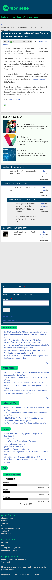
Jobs (19, 17)
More (47, 363)
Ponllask (6, 167)
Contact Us (5, 531)
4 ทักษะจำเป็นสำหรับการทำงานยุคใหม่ (17, 420)
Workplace (27, 17)
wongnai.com (34, 574)
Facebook (10, 548)
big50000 (6, 228)
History (11, 518)
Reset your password (11, 320)
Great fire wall (9, 439)
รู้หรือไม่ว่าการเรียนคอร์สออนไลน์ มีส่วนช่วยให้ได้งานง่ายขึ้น (25, 423)
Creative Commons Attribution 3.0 (14, 559)
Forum (12, 17)
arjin (7, 41)
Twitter (3, 548)
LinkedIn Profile (8, 569)
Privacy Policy (6, 533)
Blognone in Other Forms (10, 550)
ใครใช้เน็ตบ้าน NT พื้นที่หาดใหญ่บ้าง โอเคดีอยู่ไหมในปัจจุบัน (25, 441)
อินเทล (10, 100)
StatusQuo (7, 183)
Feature (4, 17)
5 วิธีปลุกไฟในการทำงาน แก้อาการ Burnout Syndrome (23, 418)
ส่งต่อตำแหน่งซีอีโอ (40, 79)
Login (36, 17)
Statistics (4, 523)
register (43, 174)
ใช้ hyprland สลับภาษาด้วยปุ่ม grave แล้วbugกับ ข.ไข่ (23, 433)
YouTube (18, 548)
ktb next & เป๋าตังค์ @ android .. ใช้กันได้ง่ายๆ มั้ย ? (22, 457)
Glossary (18, 528)
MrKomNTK (13, 199)
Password (7, 299)
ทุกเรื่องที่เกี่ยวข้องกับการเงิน (13, 446)
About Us (4, 518)
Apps (3, 545)
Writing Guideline (7, 528)
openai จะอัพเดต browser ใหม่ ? (15, 444)
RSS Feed (4, 542)
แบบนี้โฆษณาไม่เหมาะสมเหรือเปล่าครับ (17, 449)
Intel (39, 41)
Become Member (7, 526)
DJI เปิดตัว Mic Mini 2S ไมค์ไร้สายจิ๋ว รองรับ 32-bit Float (23, 383)
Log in (42, 171)
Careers (4, 520)
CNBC (18, 100)
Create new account (10, 316)
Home (3, 25)
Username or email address (13, 287)
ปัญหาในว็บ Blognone (11, 436)
